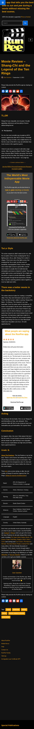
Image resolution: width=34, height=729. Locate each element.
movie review (6, 617)
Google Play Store (22, 397)
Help (2, 646)
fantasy (24, 609)
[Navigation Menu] (30, 39)
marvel (4, 613)
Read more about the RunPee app (17, 237)
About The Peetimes (7, 455)
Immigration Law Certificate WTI (10, 659)
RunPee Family (6, 653)
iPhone (23, 17)
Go (25, 23)
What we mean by (16, 475)
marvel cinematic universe (16, 613)
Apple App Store (11, 397)
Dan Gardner (7, 77)
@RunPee (4, 554)
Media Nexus (5, 643)
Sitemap (3, 656)
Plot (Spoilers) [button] (8, 130)
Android (28, 17)
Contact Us (4, 649)
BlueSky (17, 554)
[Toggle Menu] (3, 2)
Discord (12, 554)
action (8, 609)
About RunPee (5, 640)
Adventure (16, 609)
